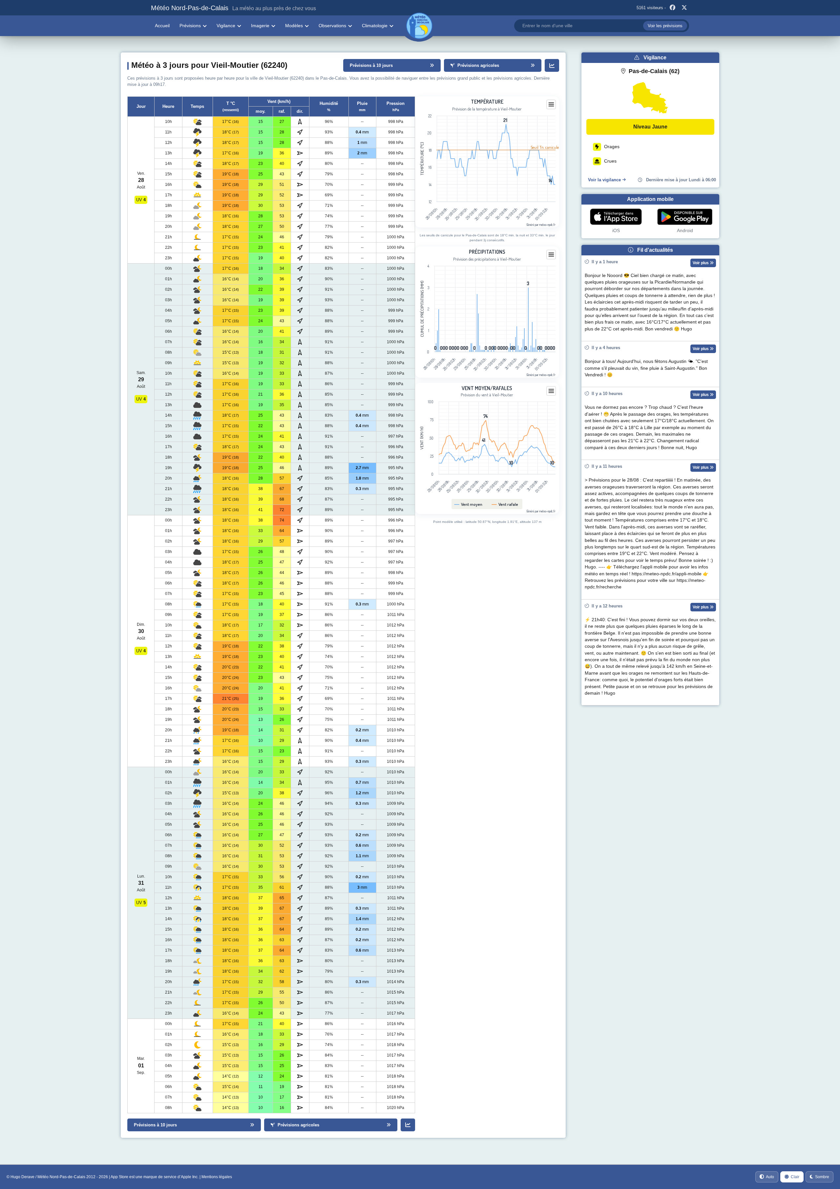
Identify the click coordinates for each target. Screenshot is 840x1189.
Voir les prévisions (665, 25)
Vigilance (226, 25)
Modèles (294, 25)
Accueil (162, 25)
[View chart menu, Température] (551, 104)
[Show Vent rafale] (505, 504)
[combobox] (601, 25)
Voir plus (701, 263)
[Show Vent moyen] (468, 504)
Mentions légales (216, 1177)
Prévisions (190, 25)
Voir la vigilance (604, 179)
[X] (684, 8)
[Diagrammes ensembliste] (552, 65)
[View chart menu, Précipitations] (551, 254)
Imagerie (260, 25)
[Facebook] (672, 8)
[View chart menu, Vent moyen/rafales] (551, 391)
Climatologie (375, 25)
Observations (332, 25)
